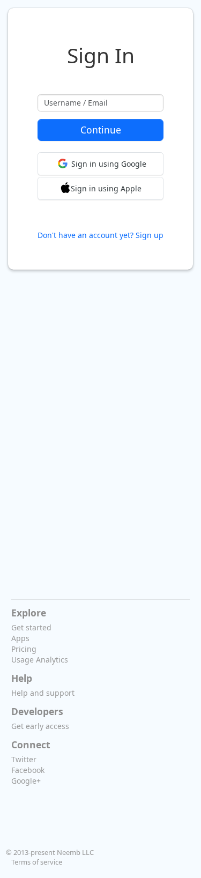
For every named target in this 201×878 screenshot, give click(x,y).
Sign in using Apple (106, 188)
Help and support (43, 693)
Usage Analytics (39, 659)
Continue (100, 129)
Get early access (40, 726)
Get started (31, 627)
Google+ (26, 781)
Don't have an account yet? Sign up (100, 235)
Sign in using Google (108, 164)
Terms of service (36, 862)
